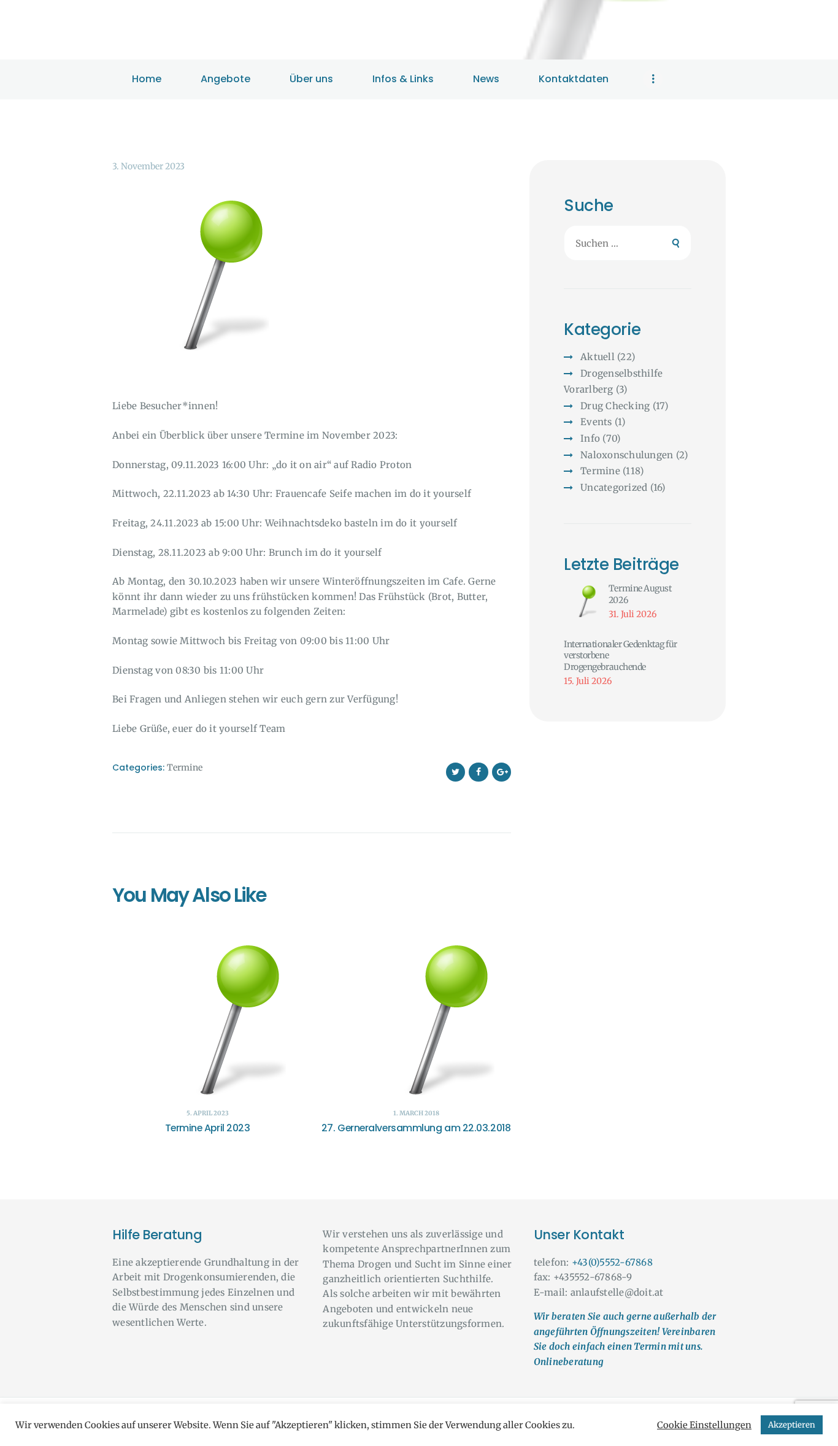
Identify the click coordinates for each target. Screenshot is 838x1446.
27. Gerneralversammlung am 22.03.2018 (415, 1128)
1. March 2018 (416, 1113)
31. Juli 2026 (632, 614)
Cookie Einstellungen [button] (704, 1425)
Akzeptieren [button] (791, 1425)
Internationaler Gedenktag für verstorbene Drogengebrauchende (620, 655)
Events (596, 422)
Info (590, 438)
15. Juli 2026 (588, 680)
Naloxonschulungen (626, 455)
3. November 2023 (148, 166)
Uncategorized (613, 487)
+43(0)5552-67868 (612, 1262)
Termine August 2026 (640, 594)
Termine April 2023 (207, 1128)
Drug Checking (615, 406)
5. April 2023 (207, 1113)
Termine (184, 767)
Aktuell (597, 357)
